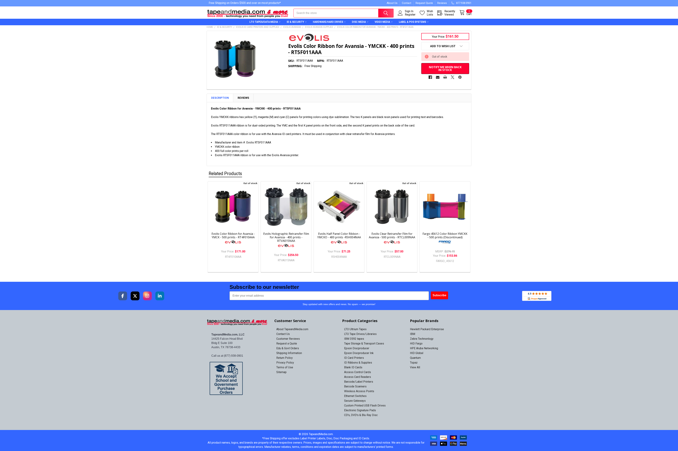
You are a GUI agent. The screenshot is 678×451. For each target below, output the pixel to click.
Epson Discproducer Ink (359, 353)
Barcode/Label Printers (358, 381)
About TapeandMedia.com (292, 329)
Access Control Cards (357, 372)
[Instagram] (147, 295)
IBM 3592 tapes (354, 338)
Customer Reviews (288, 338)
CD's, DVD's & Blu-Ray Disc (361, 415)
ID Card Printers (354, 357)
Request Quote (424, 3)
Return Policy (284, 357)
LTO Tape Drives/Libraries (360, 334)
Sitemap (281, 372)
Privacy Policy (285, 362)
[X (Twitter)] (135, 295)
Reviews (442, 3)
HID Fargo (416, 343)
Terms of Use (284, 367)
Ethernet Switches (355, 396)
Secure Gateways (355, 400)
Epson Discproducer (356, 348)
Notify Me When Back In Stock (445, 68)
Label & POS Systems (412, 21)
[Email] (438, 77)
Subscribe (439, 295)
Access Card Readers (357, 377)
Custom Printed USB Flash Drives (365, 405)
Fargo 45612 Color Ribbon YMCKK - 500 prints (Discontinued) (445, 235)
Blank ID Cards (353, 367)
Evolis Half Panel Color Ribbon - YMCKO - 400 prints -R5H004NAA (339, 235)
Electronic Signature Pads (360, 410)
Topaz (414, 362)
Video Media (382, 21)
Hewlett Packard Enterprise (427, 329)
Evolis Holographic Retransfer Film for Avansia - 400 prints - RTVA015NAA (286, 237)
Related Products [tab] (225, 173)
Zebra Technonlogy (421, 338)
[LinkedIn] (159, 295)
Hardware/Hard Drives (328, 21)
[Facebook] (430, 77)
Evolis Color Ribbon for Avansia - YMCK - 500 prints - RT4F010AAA (233, 235)
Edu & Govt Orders (287, 348)
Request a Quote (286, 343)
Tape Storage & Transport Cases (364, 343)
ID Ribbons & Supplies (358, 362)
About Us (392, 3)
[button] (237, 378)
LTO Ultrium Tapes (355, 329)
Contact (406, 3)
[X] (452, 77)
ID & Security (295, 21)
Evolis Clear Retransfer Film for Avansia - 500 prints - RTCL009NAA (392, 235)
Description (220, 97)
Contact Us (283, 334)
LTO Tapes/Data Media (263, 21)
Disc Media (359, 21)
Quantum (415, 357)
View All (415, 367)
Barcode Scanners (355, 386)
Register (410, 14)
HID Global (416, 353)
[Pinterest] (460, 77)
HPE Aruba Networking (424, 348)
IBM (412, 334)
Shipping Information (289, 353)
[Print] (445, 77)
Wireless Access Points (359, 391)
